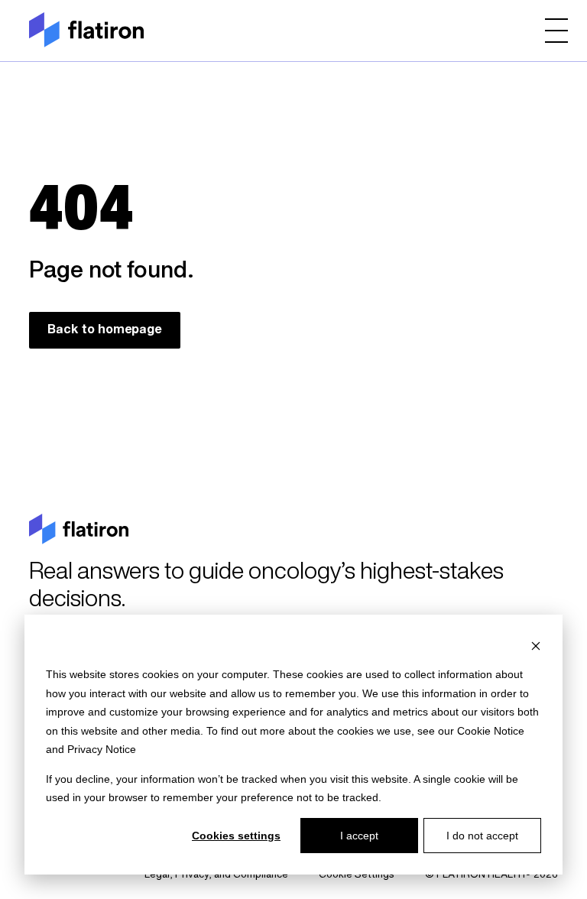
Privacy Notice (101, 749)
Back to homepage (104, 330)
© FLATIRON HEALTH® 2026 (491, 875)
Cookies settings (236, 835)
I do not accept (482, 835)
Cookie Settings (356, 875)
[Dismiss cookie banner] (535, 645)
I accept (359, 835)
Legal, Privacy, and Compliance (216, 875)
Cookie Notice (490, 731)
